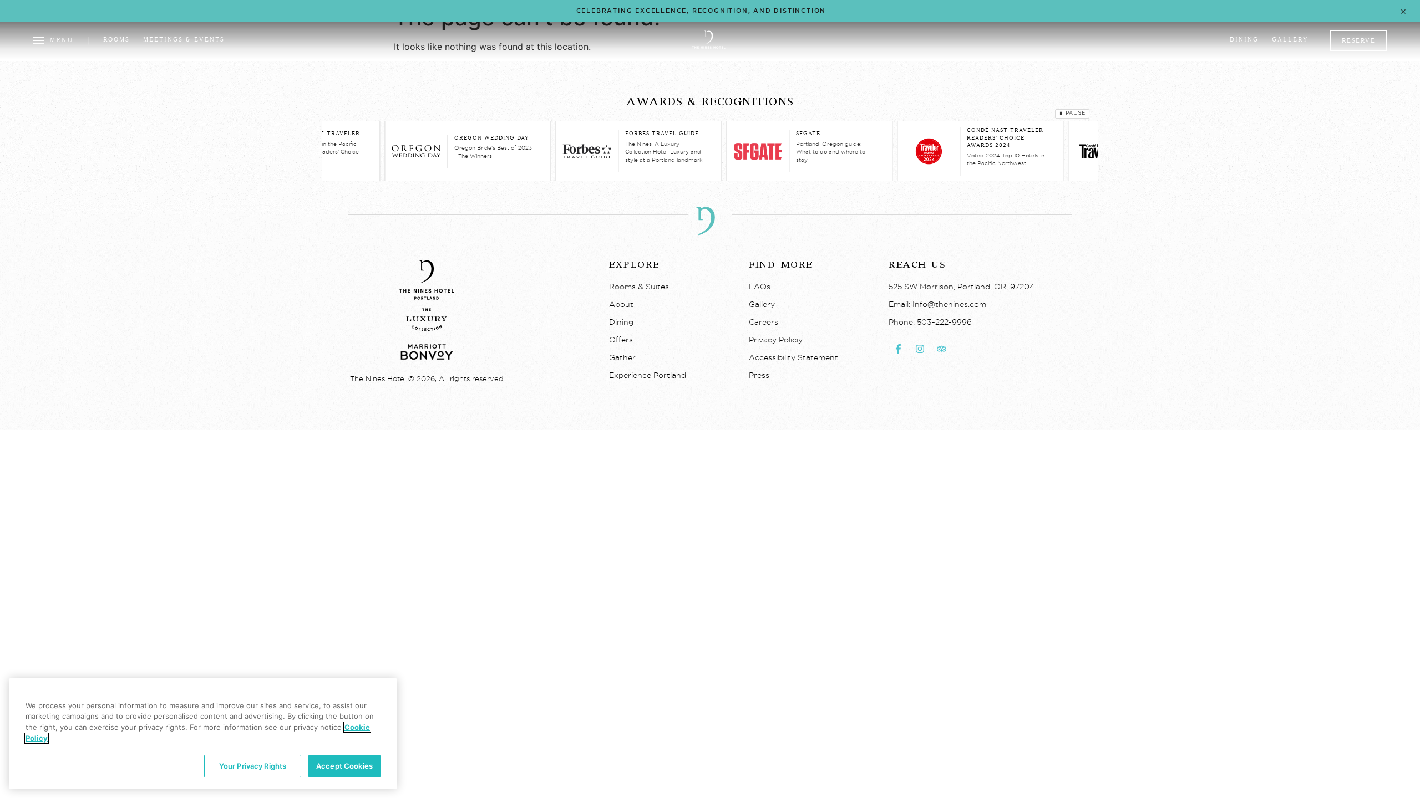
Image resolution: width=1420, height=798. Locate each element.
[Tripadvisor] (941, 348)
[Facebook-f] (898, 348)
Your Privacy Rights (252, 765)
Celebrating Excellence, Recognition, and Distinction (701, 10)
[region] (203, 733)
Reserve (1359, 40)
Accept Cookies (344, 765)
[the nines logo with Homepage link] (708, 47)
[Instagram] (919, 348)
